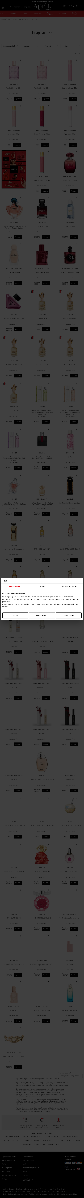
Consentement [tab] (14, 586)
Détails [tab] (42, 586)
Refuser (15, 615)
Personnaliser (41, 615)
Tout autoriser (69, 615)
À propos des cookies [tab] (69, 586)
